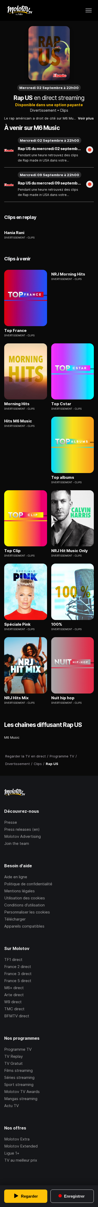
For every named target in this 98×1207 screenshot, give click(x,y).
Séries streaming (19, 1077)
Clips (64, 110)
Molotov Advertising (22, 836)
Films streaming (18, 1070)
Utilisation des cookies (24, 897)
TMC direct (14, 1008)
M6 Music (11, 737)
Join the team (16, 843)
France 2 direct (17, 966)
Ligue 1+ (11, 1153)
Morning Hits (17, 404)
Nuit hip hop (62, 698)
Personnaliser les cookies (27, 912)
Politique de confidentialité (28, 883)
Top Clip (12, 550)
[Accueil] (19, 10)
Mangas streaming (20, 1098)
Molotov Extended (21, 1146)
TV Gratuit (13, 1063)
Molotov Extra (17, 1139)
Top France (15, 330)
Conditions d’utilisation (24, 905)
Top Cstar (61, 404)
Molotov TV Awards (22, 1091)
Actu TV (11, 1105)
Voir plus (86, 118)
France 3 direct (18, 973)
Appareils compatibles (24, 926)
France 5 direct (17, 980)
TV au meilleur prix (20, 1160)
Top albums (62, 477)
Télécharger (15, 919)
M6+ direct (14, 987)
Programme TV (18, 1049)
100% (56, 624)
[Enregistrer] (89, 150)
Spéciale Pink (17, 624)
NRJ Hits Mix (16, 698)
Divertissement (43, 110)
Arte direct (14, 994)
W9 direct (13, 1001)
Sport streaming (18, 1084)
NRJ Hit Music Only (69, 550)
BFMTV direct (16, 1015)
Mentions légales (19, 890)
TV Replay (13, 1056)
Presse (10, 822)
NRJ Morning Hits (68, 274)
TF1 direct (13, 959)
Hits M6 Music (18, 421)
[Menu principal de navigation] (88, 10)
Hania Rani (14, 232)
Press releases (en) (22, 829)
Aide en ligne (15, 876)
